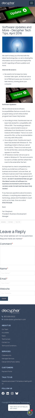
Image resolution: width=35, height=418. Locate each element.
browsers (3, 222)
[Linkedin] (7, 393)
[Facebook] (3, 393)
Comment (6, 243)
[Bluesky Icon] (17, 393)
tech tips (18, 222)
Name (4, 268)
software (10, 222)
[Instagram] (12, 393)
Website (5, 288)
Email (4, 278)
